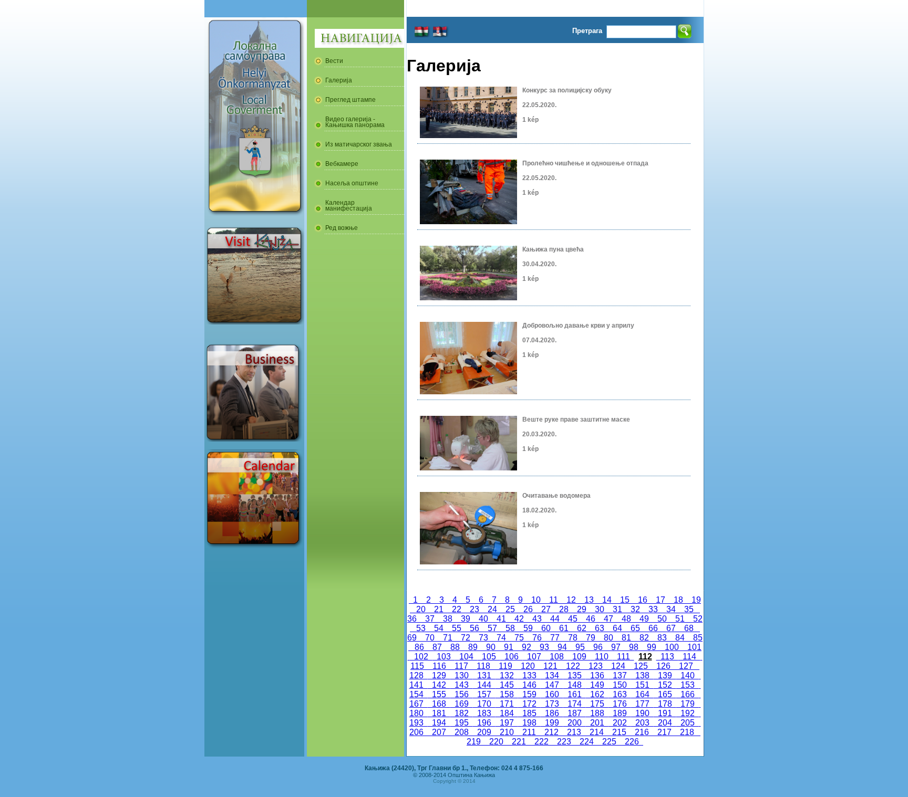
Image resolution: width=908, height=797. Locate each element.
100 (672, 647)
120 (528, 666)
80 (608, 637)
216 (642, 732)
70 (430, 637)
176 (619, 703)
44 (555, 618)
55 (457, 628)
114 (689, 656)
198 (529, 722)
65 (635, 628)
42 (519, 618)
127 (686, 666)
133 (529, 675)
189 (619, 713)
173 (552, 703)
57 (492, 628)
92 (526, 647)
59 (528, 628)
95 (580, 647)
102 (421, 656)
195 (461, 722)
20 (421, 609)
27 (546, 609)
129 (439, 675)
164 (642, 694)
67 (671, 628)
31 (617, 609)
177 (642, 703)
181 (439, 713)
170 (484, 703)
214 (596, 732)
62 (582, 628)
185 (529, 713)
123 (595, 666)
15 (625, 599)
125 (641, 666)
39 (465, 618)
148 (574, 684)
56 (474, 628)
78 (573, 637)
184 (507, 713)
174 (574, 703)
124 (618, 666)
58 (510, 628)
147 (552, 684)
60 (546, 628)
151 (642, 684)
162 (597, 694)
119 (505, 666)
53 (421, 628)
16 (643, 599)
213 (574, 732)
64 (617, 628)
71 (448, 637)
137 (619, 675)
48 (626, 618)
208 (461, 732)
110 (602, 656)
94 (562, 647)
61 (564, 628)
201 (597, 722)
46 (591, 618)
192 (687, 713)
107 (534, 656)
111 (623, 656)
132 (507, 675)
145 (507, 684)
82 (644, 637)
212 (551, 732)
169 (461, 703)
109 (579, 656)
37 (430, 618)
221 (519, 741)
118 (483, 666)
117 (461, 666)
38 (448, 618)
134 (552, 675)
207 (439, 732)
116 (439, 666)
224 (586, 741)
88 (455, 647)
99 (652, 647)
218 (687, 732)
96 (598, 647)
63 (599, 628)
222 (541, 741)
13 (589, 599)
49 (644, 618)
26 (528, 609)
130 (461, 675)
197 (507, 722)
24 (492, 609)
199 (552, 722)
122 (573, 666)
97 (616, 647)
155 (439, 694)
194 (439, 722)
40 (483, 618)
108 (556, 656)
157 (484, 694)
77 (555, 637)
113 (667, 656)
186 (552, 713)
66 (653, 628)
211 (529, 732)
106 (511, 656)
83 (662, 637)
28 (564, 609)
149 (597, 684)
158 (507, 694)
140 (687, 675)
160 (552, 694)
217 (664, 732)
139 (665, 675)
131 (484, 675)
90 (491, 647)
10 (536, 599)
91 (509, 647)
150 (619, 684)
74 (501, 637)
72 (465, 637)
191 (665, 713)
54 (439, 628)
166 (687, 694)
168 (439, 703)
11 (553, 599)
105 (489, 656)
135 (574, 675)
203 (642, 722)
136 (597, 675)
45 (573, 618)
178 (665, 703)
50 (662, 618)
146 (529, 684)
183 (484, 713)
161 (574, 694)
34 (671, 609)
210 (507, 732)
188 (597, 713)
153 (687, 684)
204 (665, 722)
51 (680, 618)
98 (634, 647)
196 (484, 722)
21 (439, 609)
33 (653, 609)
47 (608, 618)
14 (607, 599)
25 (510, 609)
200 (574, 722)
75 (519, 637)
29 (582, 609)
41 (501, 618)
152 (665, 684)
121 (550, 666)
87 (437, 647)
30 (599, 609)
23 (474, 609)
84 (680, 637)
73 (483, 637)
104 (466, 656)
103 (443, 656)
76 (537, 637)
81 (626, 637)
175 (597, 703)
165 (665, 694)
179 (687, 703)
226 (632, 741)
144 (484, 684)
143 (461, 684)
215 (619, 732)
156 (461, 694)
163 (619, 694)
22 (457, 609)
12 (571, 599)
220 (496, 741)
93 (544, 647)
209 (484, 732)
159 (529, 694)
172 (529, 703)
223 (564, 741)
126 (663, 666)
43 (537, 618)
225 (609, 741)
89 (473, 647)
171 (507, 703)
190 (642, 713)
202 (619, 722)
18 (678, 599)
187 (574, 713)
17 (660, 599)
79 (591, 637)
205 (687, 722)
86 (419, 647)
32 (635, 609)
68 (689, 628)
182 (461, 713)
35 (689, 609)
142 (439, 684)
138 (642, 675)
